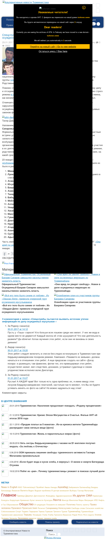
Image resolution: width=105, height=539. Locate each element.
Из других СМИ (82, 495)
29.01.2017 (7, 42)
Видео (31, 490)
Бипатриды (6, 490)
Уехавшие (37, 514)
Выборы (73, 490)
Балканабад (85, 487)
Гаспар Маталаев (85, 490)
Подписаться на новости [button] (87, 522)
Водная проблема (43, 490)
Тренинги (57, 511)
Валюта (24, 490)
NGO (20, 487)
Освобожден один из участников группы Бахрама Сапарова (77, 303)
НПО (96, 500)
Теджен (25, 511)
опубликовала (9, 163)
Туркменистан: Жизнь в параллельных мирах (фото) (50, 433)
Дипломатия (39, 495)
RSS (98, 5)
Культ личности (36, 500)
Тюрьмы (28, 514)
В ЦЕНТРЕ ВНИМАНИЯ (14, 401)
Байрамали (74, 487)
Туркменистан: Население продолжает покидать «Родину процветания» (61, 405)
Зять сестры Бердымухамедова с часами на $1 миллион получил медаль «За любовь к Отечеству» (52, 444)
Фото (80, 514)
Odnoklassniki (65, 530)
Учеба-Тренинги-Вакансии (60, 514)
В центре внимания (60, 490)
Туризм (64, 511)
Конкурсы (5, 500)
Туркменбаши (87, 511)
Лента (57, 500)
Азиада (53, 487)
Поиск (49, 530)
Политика (11, 19)
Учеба (44, 514)
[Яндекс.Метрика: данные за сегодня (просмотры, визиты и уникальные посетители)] (52, 537)
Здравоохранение (64, 495)
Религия (41, 508)
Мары (81, 500)
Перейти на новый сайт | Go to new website (53, 46)
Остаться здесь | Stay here (53, 51)
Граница (21, 495)
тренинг (40, 518)
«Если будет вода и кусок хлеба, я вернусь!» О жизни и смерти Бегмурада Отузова (57, 463)
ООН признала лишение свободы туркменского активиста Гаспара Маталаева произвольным (52, 454)
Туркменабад (74, 511)
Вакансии (16, 490)
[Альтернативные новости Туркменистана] (25, 1)
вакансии (32, 518)
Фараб (74, 514)
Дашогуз (29, 495)
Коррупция (15, 500)
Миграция (88, 500)
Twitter (83, 530)
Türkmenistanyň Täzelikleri (33, 487)
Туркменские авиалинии (12, 514)
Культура (48, 500)
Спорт (18, 511)
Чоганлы (13, 518)
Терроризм (33, 511)
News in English (9, 487)
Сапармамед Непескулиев (58, 508)
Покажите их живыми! (56, 504)
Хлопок (98, 514)
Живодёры (50, 495)
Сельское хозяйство (94, 508)
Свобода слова (78, 508)
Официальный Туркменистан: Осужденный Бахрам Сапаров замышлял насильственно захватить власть (25, 287)
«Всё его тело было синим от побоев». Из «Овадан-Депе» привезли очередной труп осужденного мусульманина (25, 309)
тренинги (47, 518)
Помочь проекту (82, 504)
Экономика (23, 517)
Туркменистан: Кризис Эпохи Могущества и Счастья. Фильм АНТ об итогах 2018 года (53, 416)
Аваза (47, 487)
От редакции (40, 504)
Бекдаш (94, 487)
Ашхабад (63, 487)
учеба (54, 518)
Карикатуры (97, 495)
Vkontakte (89, 530)
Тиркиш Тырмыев (46, 511)
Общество (26, 504)
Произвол (16, 508)
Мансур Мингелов (70, 500)
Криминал (24, 500)
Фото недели (88, 514)
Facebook (98, 11)
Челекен (5, 518)
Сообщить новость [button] (18, 522)
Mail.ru (71, 530)
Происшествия (29, 507)
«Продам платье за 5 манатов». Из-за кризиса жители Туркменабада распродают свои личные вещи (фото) (53, 426)
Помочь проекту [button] (52, 522)
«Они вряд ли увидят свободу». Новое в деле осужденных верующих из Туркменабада (77, 287)
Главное (8, 495)
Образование (12, 504)
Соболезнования (8, 511)
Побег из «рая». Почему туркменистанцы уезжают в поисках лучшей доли (62, 471)
